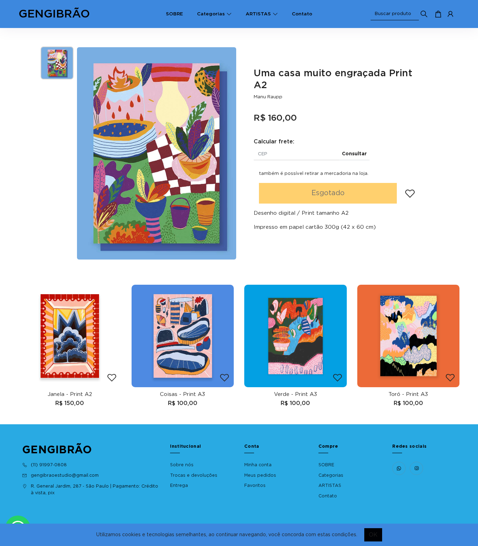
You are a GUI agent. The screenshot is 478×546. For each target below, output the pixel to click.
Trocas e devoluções (193, 475)
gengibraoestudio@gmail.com (65, 475)
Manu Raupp (268, 96)
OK (373, 535)
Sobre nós (182, 465)
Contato (302, 14)
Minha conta (258, 465)
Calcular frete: (274, 141)
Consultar (354, 153)
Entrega (179, 485)
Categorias (211, 14)
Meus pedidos (260, 475)
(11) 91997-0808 (49, 465)
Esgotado (328, 193)
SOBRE (174, 14)
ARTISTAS (258, 14)
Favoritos (255, 485)
